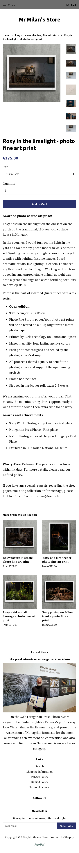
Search (39, 766)
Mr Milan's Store (39, 19)
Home (6, 35)
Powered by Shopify (62, 837)
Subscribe (66, 826)
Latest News (39, 652)
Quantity (9, 183)
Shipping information (39, 771)
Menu (11, 5)
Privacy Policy (39, 777)
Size (5, 167)
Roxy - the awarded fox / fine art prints (37, 35)
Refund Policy (39, 782)
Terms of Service (40, 787)
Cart (73, 5)
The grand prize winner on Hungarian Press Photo (39, 659)
